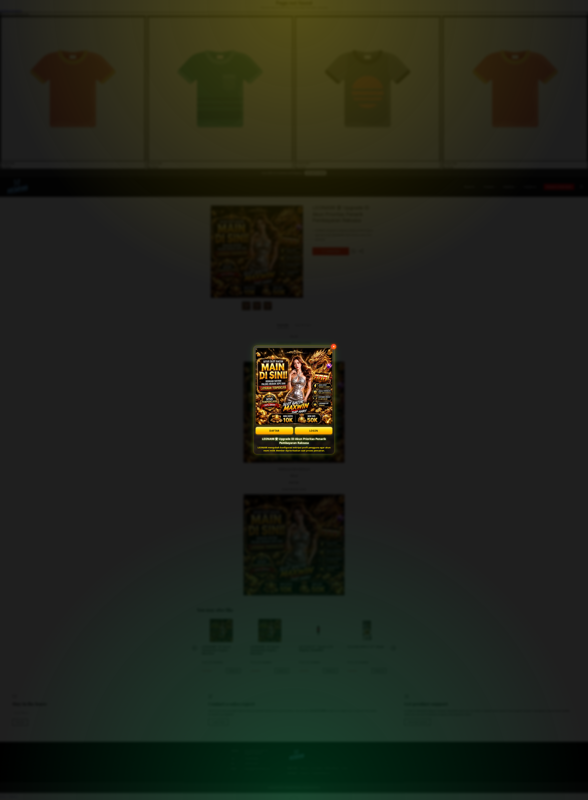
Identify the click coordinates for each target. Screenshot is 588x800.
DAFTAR (274, 430)
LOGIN (313, 430)
